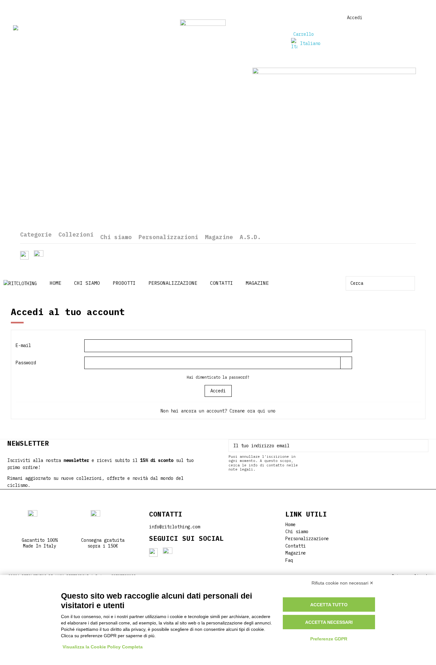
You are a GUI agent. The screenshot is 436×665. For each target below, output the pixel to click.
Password (26, 363)
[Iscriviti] (423, 446)
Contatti (295, 546)
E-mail (23, 345)
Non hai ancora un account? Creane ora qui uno (218, 411)
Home (290, 524)
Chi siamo (296, 531)
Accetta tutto (329, 604)
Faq (289, 560)
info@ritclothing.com (174, 527)
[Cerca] (410, 283)
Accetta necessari (329, 622)
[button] (124, 283)
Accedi (218, 391)
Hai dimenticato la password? (218, 377)
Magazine (295, 553)
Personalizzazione (307, 538)
